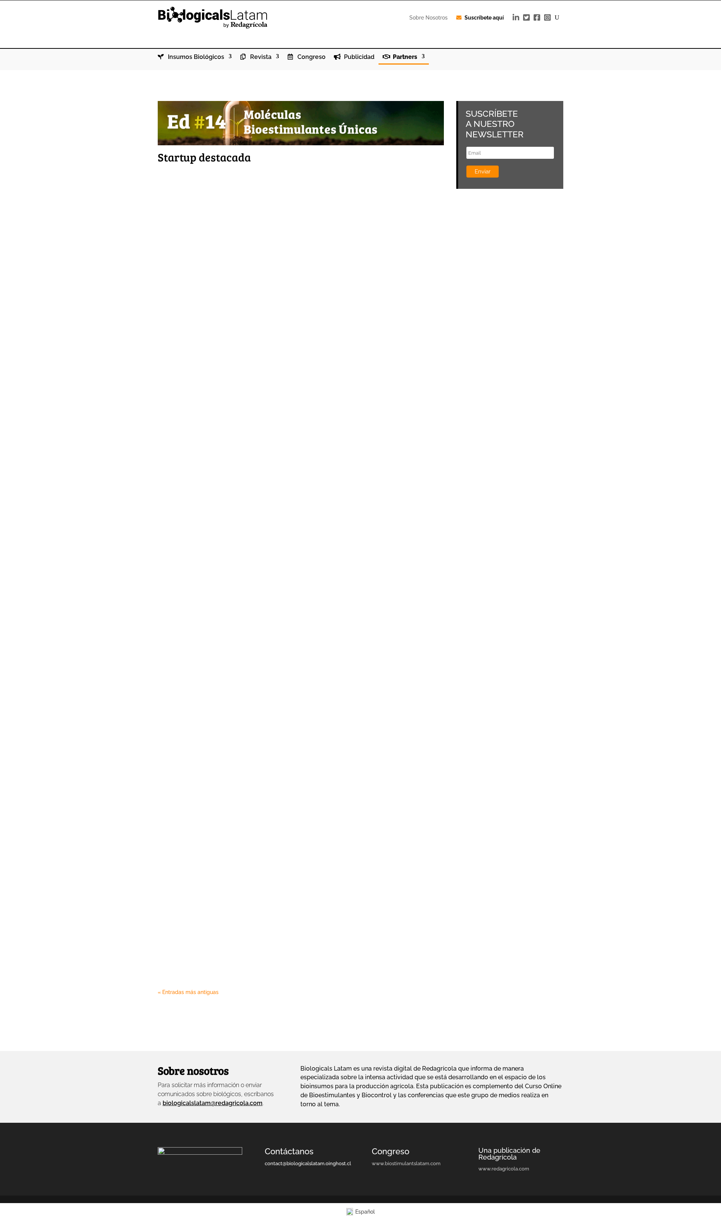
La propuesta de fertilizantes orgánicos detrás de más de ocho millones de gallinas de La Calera (296, 688)
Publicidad (358, 57)
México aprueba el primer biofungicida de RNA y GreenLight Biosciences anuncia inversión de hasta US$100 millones (298, 209)
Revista (260, 57)
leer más (175, 226)
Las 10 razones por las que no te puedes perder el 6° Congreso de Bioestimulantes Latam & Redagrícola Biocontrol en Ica (282, 777)
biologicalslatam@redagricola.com (212, 1103)
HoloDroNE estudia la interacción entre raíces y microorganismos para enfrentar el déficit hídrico (296, 608)
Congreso (311, 57)
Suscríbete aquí (484, 18)
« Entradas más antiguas (188, 992)
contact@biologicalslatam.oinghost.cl (308, 1163)
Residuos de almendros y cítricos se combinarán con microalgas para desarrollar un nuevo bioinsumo (292, 937)
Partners (404, 57)
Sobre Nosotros (428, 18)
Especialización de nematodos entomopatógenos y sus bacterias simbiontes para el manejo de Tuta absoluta (283, 529)
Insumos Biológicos (195, 57)
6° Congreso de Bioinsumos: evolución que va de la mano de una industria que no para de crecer (299, 289)
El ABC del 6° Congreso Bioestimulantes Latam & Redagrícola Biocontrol (296, 364)
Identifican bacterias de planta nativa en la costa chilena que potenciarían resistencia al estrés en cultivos (276, 857)
